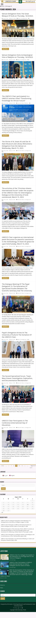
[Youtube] (18, 608)
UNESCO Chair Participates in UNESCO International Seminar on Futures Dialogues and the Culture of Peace (21, 564)
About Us (2, 585)
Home (2, 6)
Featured (19, 103)
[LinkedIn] (16, 608)
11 (22, 465)
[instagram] (20, 608)
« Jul (2, 512)
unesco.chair (5, 18)
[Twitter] (15, 608)
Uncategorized (24, 18)
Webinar (26, 103)
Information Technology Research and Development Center (21, 604)
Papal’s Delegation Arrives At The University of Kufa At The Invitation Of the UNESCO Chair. (17, 335)
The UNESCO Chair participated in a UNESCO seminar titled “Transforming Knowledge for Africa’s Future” (16, 98)
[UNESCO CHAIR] (18, 1)
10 (19, 465)
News (19, 18)
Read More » (5, 49)
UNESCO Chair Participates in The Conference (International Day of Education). (15, 423)
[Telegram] (22, 608)
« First (2, 465)
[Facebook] (13, 608)
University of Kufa (18, 605)
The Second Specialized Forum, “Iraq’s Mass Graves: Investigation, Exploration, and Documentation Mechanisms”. (17, 378)
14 (27, 504)
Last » (31, 467)
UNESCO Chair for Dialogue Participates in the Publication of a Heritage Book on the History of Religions (22, 556)
